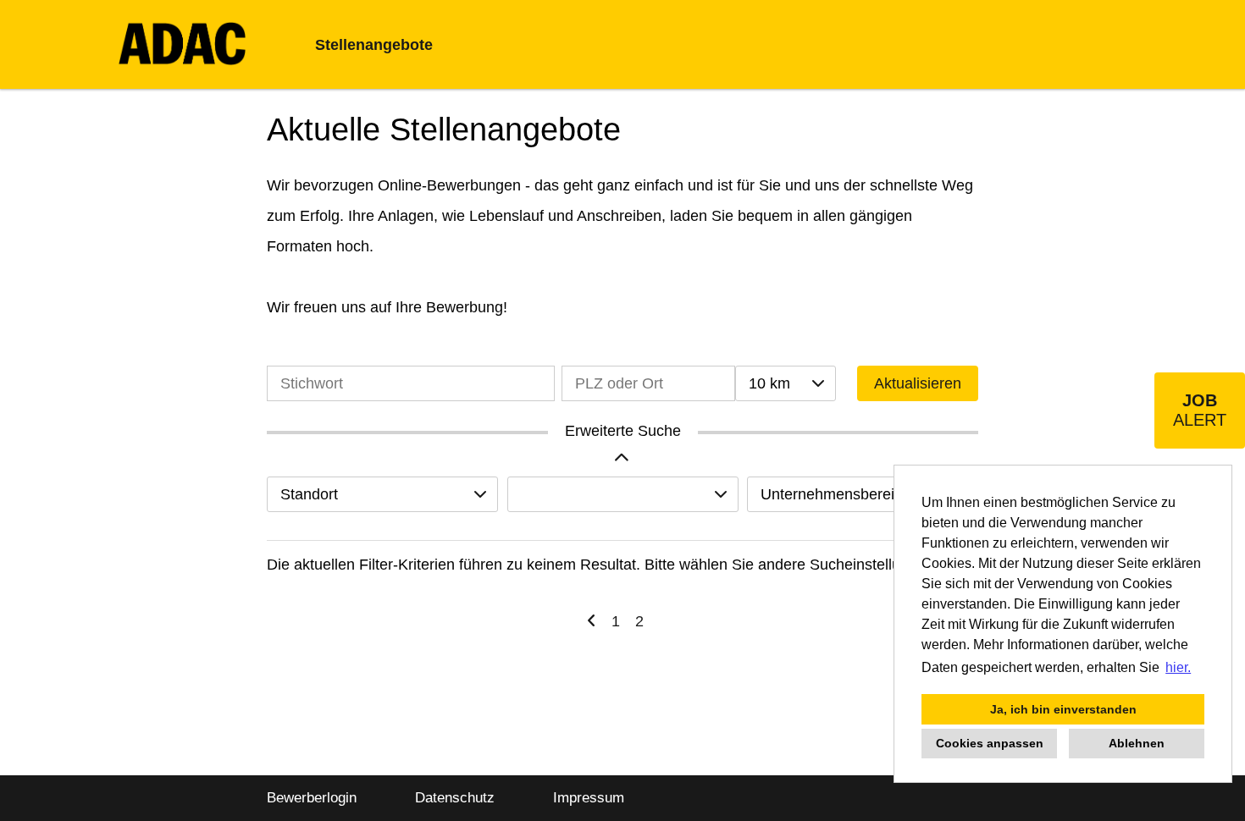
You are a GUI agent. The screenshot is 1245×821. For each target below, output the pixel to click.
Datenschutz (455, 798)
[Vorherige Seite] (591, 621)
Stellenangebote (374, 44)
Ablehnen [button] (1137, 743)
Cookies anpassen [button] (989, 743)
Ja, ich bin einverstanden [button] (1063, 709)
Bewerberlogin (312, 798)
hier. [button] (1178, 667)
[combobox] (785, 383)
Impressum (588, 798)
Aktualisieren (917, 383)
